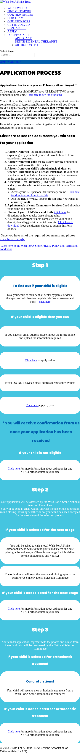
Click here (60, 212)
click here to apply (12, 239)
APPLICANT (23, 38)
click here (44, 301)
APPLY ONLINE (10, 61)
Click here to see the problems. (44, 94)
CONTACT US (16, 28)
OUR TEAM (15, 18)
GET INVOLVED (18, 24)
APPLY (12, 31)
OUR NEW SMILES (20, 14)
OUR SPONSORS (18, 21)
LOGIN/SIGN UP (18, 34)
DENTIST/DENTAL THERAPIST (36, 41)
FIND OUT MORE (19, 11)
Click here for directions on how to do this (45, 193)
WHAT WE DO (17, 8)
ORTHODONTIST (26, 44)
